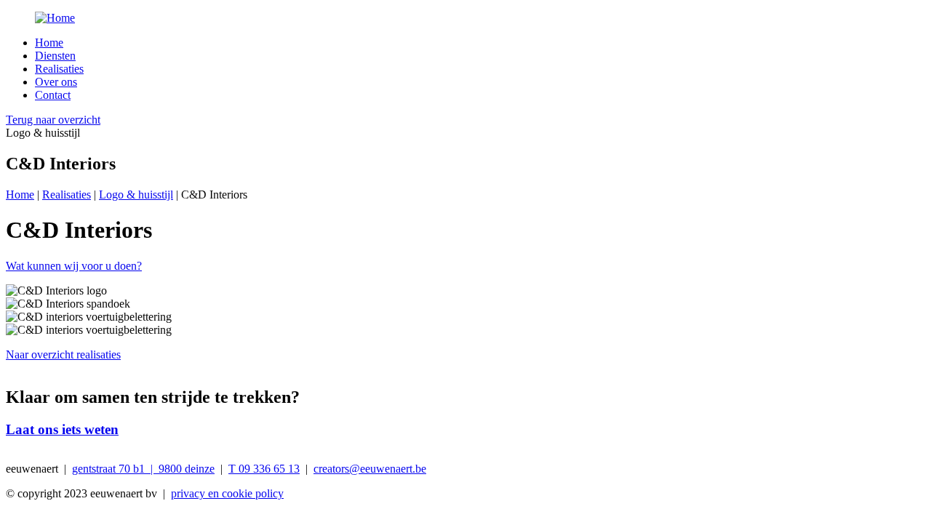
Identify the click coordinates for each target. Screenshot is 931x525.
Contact (53, 95)
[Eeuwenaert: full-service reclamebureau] (465, 18)
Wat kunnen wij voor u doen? (74, 266)
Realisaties (59, 69)
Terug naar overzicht (53, 119)
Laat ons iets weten (62, 429)
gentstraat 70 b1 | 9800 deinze (143, 468)
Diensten (55, 55)
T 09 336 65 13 (264, 468)
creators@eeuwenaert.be (369, 468)
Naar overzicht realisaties (63, 354)
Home (49, 42)
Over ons (56, 82)
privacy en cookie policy (227, 493)
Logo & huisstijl (136, 194)
